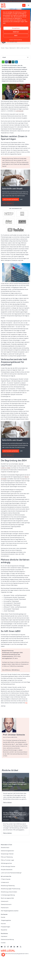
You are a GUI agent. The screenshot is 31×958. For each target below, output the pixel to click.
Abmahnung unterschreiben (9, 892)
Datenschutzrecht (6, 904)
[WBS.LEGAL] (3, 5)
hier (26, 702)
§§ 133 (27, 477)
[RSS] (20, 947)
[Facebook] (8, 947)
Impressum (4, 936)
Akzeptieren (16, 28)
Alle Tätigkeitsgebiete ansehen (9, 911)
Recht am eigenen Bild (7, 898)
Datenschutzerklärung (7, 939)
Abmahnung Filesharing (7, 885)
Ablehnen (16, 32)
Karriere (3, 923)
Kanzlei (3, 917)
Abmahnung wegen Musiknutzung (10, 888)
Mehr (16, 35)
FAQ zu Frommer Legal (7, 860)
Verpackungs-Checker (7, 854)
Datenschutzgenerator (7, 850)
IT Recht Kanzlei (5, 879)
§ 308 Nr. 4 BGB (5, 468)
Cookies (3, 942)
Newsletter (4, 930)
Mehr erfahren (7, 802)
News (7, 48)
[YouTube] (1, 947)
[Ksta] (8, 221)
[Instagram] (5, 947)
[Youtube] (15, 229)
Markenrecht (5, 907)
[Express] (22, 213)
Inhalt (4, 57)
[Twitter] (11, 947)
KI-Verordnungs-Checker (8, 866)
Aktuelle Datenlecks (6, 869)
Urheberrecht (5, 882)
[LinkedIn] (14, 947)
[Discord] (17, 947)
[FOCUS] (22, 221)
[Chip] (8, 213)
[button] (3, 62)
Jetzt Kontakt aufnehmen (10, 199)
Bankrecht (13, 48)
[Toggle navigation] (28, 5)
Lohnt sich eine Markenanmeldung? (11, 872)
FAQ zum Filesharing (7, 857)
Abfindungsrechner (6, 863)
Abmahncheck (5, 847)
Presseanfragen (5, 926)
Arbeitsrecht (4, 901)
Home (2, 48)
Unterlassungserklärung (8, 895)
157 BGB (3, 478)
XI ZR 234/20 (19, 111)
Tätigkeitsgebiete (6, 920)
